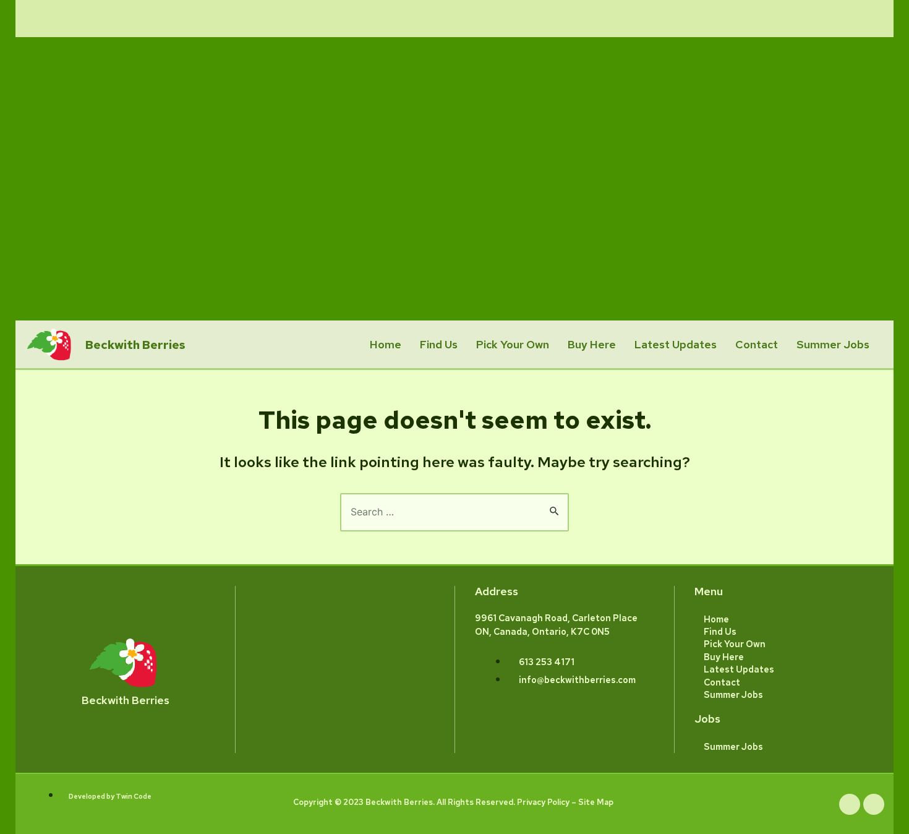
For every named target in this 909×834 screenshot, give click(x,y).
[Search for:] (454, 511)
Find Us (439, 344)
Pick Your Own (512, 344)
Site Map (595, 802)
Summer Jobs (832, 344)
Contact (756, 344)
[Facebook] (849, 804)
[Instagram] (873, 804)
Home (385, 344)
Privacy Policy (543, 802)
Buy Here (592, 344)
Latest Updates (675, 344)
